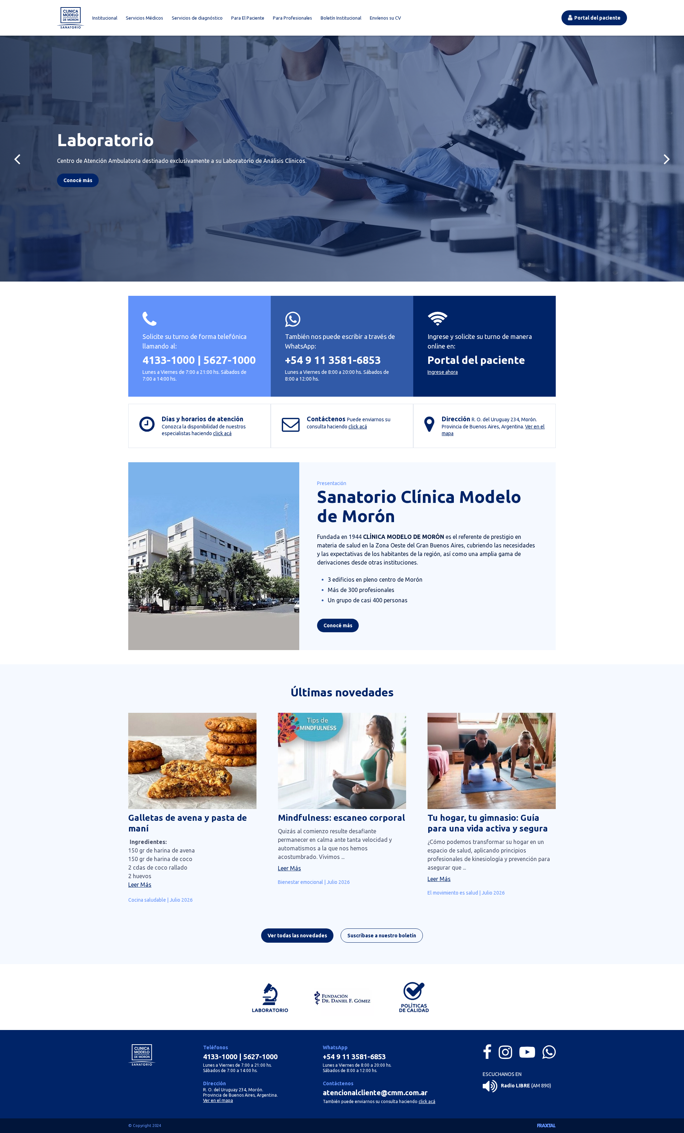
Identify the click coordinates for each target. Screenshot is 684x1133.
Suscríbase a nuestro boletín (381, 935)
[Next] (667, 159)
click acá (222, 433)
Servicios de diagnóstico (197, 17)
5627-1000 (229, 360)
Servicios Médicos (144, 17)
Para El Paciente (247, 17)
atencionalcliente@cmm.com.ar (375, 1092)
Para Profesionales (292, 17)
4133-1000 (168, 360)
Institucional (104, 17)
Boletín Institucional (341, 17)
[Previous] (17, 159)
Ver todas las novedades (297, 935)
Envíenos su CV (385, 17)
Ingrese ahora (443, 372)
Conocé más (337, 625)
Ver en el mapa (218, 1100)
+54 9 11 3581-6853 (333, 360)
